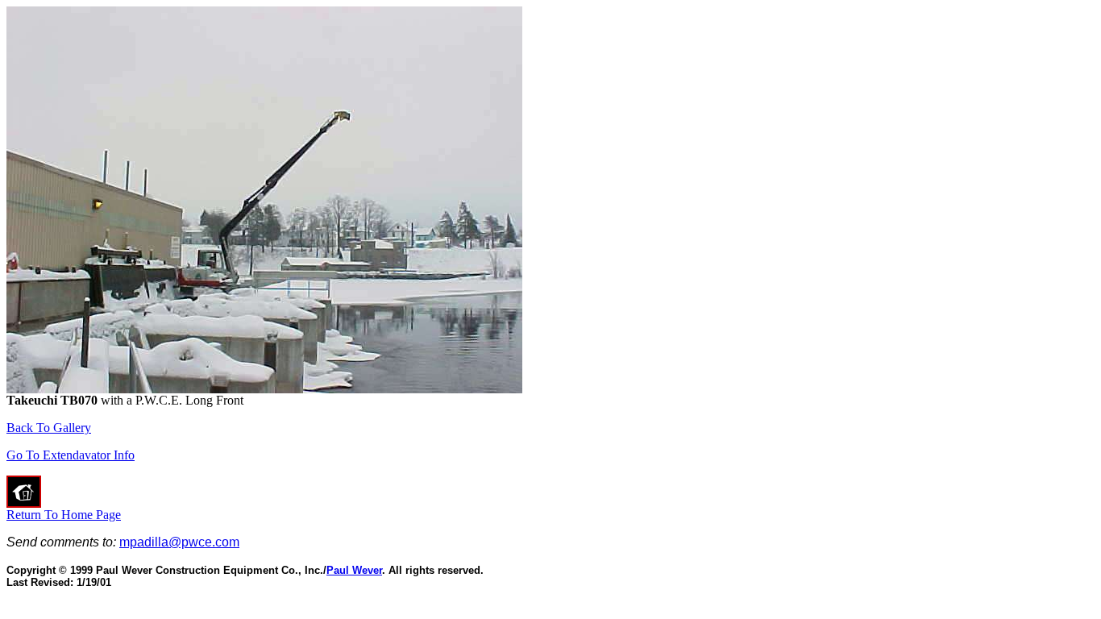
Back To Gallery (48, 427)
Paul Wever (354, 570)
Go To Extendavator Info (70, 455)
